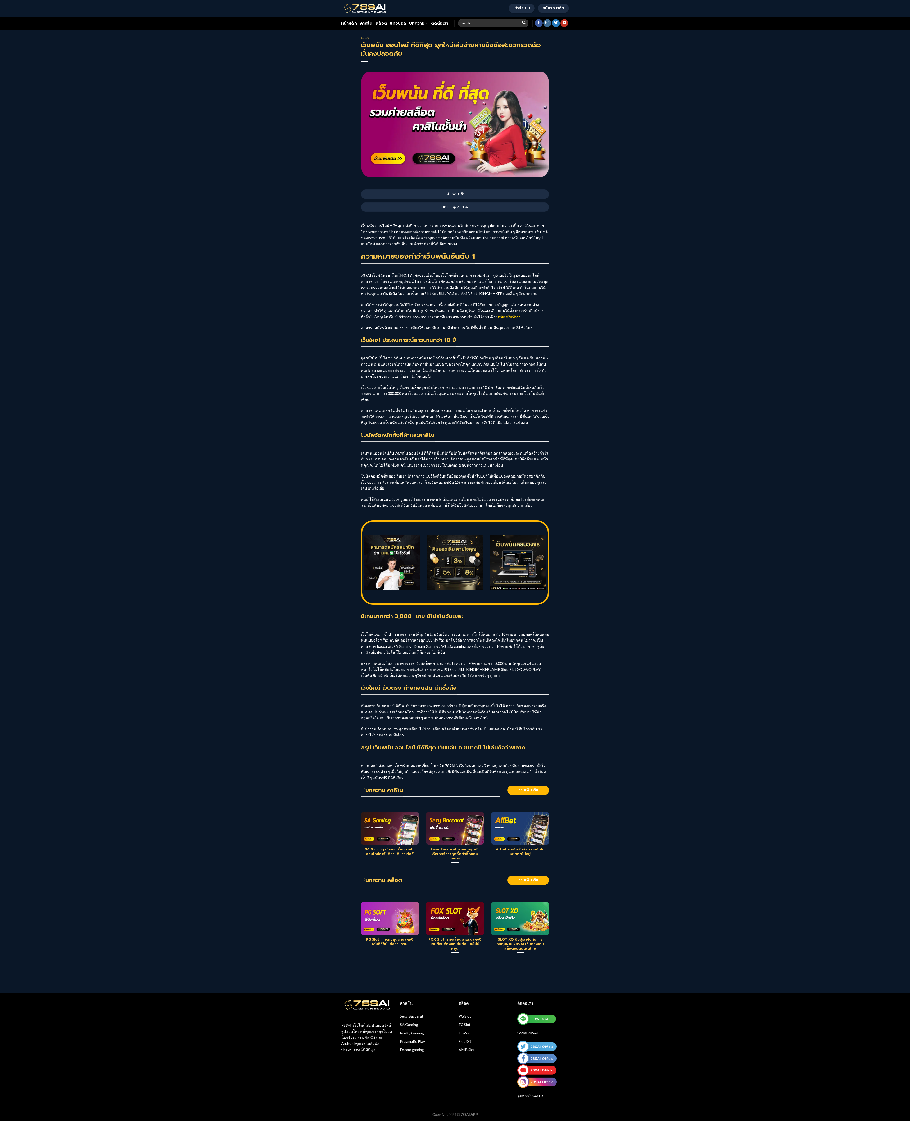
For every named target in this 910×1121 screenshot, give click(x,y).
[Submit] (524, 23)
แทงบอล (398, 23)
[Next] (550, 843)
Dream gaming (412, 1049)
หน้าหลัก (349, 23)
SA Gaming (409, 1024)
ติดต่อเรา (439, 23)
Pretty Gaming (412, 1033)
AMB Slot (467, 1049)
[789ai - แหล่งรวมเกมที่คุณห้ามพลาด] (365, 8)
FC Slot (464, 1024)
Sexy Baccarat (411, 1016)
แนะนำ (365, 38)
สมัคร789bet (509, 316)
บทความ (416, 23)
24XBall (538, 1095)
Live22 (464, 1033)
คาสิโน (366, 23)
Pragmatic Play (412, 1041)
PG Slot (465, 1016)
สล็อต (381, 23)
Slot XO (465, 1041)
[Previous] (360, 843)
